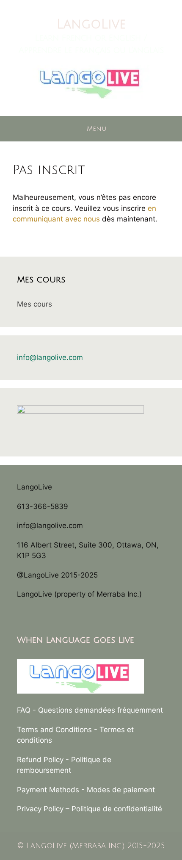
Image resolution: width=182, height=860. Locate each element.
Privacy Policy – (44, 809)
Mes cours (34, 304)
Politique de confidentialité (117, 809)
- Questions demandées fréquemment (98, 710)
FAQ (23, 710)
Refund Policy (40, 759)
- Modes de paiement (118, 789)
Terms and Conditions (54, 729)
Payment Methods (48, 789)
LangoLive (91, 24)
